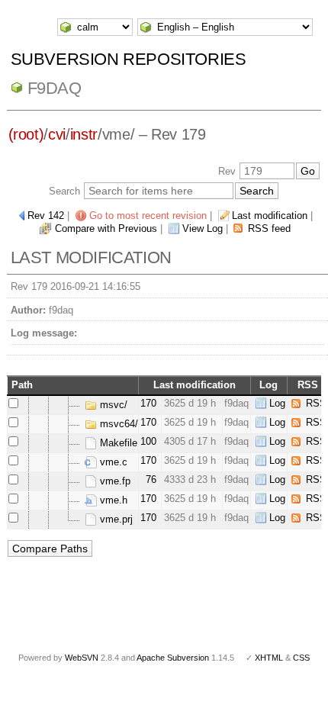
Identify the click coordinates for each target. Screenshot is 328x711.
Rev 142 (45, 215)
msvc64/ (117, 423)
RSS (316, 403)
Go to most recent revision (148, 215)
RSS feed (269, 228)
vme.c (112, 462)
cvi (57, 134)
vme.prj (115, 519)
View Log (202, 228)
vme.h (112, 500)
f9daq (54, 88)
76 (151, 479)
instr (84, 134)
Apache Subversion (173, 657)
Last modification (269, 215)
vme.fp (113, 481)
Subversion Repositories (128, 59)
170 (148, 403)
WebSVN (81, 657)
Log (277, 403)
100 (148, 441)
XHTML (269, 657)
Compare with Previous (106, 228)
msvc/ (112, 404)
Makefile (117, 443)
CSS (301, 657)
